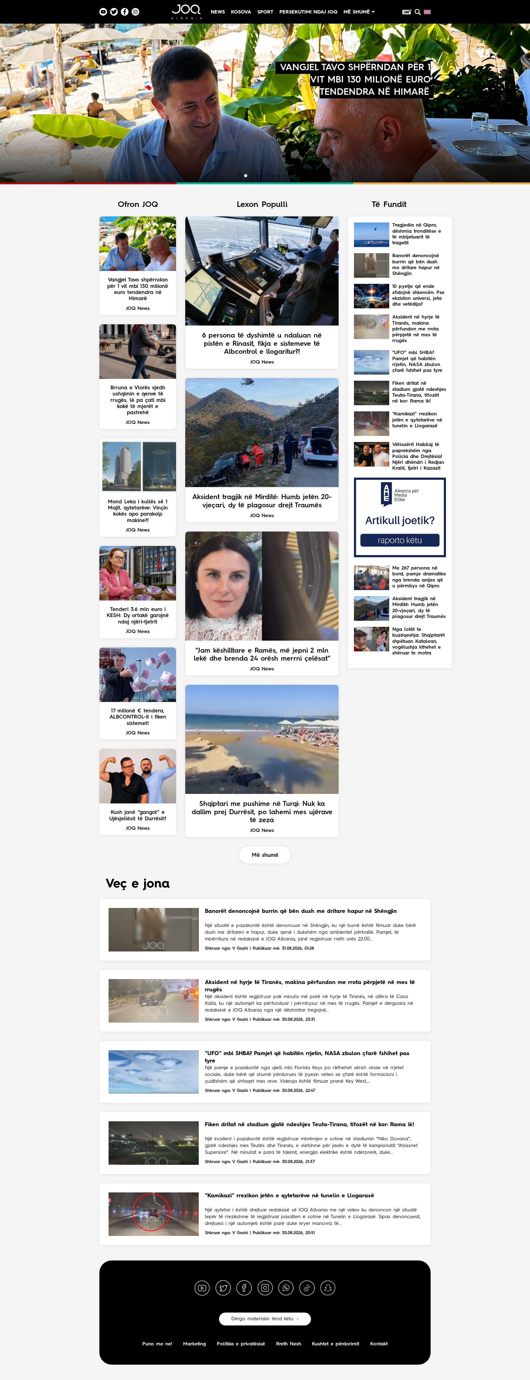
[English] (427, 12)
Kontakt (379, 1344)
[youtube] (202, 1288)
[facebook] (244, 1288)
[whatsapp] (285, 1288)
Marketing (194, 1344)
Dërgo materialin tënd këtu (262, 1319)
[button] (240, 175)
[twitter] (223, 1288)
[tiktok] (307, 1288)
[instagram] (265, 1288)
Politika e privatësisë (241, 1344)
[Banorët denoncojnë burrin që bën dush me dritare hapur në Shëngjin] (154, 929)
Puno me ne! (157, 1344)
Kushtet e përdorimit (335, 1344)
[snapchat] (327, 1288)
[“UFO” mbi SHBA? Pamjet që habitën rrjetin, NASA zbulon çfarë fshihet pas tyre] (154, 1072)
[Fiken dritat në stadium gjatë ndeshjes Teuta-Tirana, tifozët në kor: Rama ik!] (154, 1143)
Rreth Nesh (288, 1344)
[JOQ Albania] (186, 14)
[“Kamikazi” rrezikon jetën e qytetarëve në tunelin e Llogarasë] (154, 1214)
